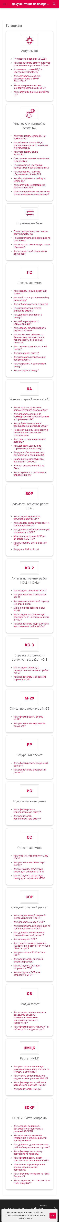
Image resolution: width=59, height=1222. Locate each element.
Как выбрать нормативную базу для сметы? (31, 298)
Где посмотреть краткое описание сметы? (27, 309)
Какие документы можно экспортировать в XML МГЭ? (30, 86)
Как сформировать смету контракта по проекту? (28, 1152)
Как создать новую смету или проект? (30, 292)
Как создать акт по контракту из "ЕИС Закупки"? (32, 1181)
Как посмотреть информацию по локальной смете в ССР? (32, 927)
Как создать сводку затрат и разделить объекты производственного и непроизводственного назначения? (30, 1017)
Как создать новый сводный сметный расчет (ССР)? (29, 916)
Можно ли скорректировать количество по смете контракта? (29, 1167)
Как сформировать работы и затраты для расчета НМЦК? (30, 1083)
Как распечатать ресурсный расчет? (30, 771)
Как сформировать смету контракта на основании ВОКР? (31, 1159)
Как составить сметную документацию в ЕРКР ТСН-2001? (27, 78)
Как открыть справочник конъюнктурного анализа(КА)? (31, 408)
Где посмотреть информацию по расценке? (32, 239)
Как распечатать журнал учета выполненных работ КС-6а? (31, 625)
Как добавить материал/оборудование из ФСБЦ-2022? (31, 424)
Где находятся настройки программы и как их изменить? (31, 166)
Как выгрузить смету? (26, 370)
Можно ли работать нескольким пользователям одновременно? (32, 192)
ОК (52, 1215)
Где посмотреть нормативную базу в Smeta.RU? (31, 232)
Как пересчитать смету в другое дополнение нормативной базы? (32, 64)
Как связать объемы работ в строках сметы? (30, 329)
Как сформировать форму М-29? (28, 718)
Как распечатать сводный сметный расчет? (28, 960)
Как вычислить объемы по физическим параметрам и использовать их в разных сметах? (29, 338)
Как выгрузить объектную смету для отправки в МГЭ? (29, 877)
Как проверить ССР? (25, 939)
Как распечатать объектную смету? (29, 863)
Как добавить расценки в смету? (28, 316)
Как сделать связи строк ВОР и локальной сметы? (31, 524)
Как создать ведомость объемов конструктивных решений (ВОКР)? (28, 1129)
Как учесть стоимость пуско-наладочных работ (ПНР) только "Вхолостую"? (32, 946)
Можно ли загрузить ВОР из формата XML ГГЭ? (29, 537)
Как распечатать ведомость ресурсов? (29, 724)
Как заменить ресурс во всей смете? (30, 347)
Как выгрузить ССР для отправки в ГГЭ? (27, 967)
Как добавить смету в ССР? (29, 921)
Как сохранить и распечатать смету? (30, 365)
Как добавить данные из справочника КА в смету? (28, 447)
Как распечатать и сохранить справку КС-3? (30, 678)
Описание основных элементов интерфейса (31, 159)
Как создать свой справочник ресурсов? (30, 252)
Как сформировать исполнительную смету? (27, 810)
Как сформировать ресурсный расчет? (31, 764)
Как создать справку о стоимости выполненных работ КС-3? (31, 670)
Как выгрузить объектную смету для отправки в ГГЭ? (29, 870)
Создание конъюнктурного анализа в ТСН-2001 (29, 460)
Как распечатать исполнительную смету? (27, 817)
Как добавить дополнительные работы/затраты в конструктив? (32, 1146)
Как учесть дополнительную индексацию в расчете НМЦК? (31, 1077)
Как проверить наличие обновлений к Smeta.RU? (27, 173)
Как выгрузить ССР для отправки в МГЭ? (27, 973)
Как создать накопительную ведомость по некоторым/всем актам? (31, 617)
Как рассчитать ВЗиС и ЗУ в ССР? (29, 953)
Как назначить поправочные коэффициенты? (29, 358)
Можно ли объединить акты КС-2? (29, 609)
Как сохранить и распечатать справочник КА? (30, 473)
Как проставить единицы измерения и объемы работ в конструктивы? (30, 1138)
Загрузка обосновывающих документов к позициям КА (29, 453)
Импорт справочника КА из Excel (29, 467)
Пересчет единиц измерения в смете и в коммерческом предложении (31, 432)
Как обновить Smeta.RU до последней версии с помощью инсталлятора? (31, 145)
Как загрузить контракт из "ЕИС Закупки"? (32, 1175)
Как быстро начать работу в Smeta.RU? (29, 179)
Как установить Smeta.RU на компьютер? (30, 137)
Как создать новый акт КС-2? (30, 590)
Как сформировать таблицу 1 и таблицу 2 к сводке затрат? (31, 1028)
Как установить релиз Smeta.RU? (26, 153)
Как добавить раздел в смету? (31, 304)
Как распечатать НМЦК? (27, 1088)
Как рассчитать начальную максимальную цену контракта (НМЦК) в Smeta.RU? (31, 1069)
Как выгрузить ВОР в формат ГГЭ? (30, 544)
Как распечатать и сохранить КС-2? (30, 596)
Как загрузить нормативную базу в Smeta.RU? (29, 186)
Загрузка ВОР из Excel (26, 549)
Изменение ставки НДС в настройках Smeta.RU (28, 70)
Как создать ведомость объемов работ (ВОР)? (27, 517)
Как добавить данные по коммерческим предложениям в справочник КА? (31, 416)
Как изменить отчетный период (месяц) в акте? (31, 602)
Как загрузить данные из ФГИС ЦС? (31, 93)
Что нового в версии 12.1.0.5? (30, 58)
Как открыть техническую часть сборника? (32, 245)
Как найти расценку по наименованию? (26, 322)
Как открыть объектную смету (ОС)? (31, 857)
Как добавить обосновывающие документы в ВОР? (31, 530)
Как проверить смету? (26, 353)
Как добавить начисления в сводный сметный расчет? (29, 933)
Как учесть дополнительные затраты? (29, 440)
